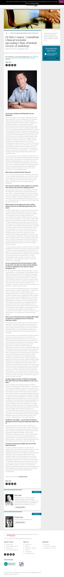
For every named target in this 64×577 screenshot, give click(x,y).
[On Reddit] (15, 65)
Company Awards (29, 553)
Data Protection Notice (12, 546)
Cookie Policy (9, 544)
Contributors (28, 551)
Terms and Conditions (11, 550)
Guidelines (47, 544)
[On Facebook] (6, 65)
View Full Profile (20, 507)
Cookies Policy (35, 3)
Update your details (30, 548)
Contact (27, 550)
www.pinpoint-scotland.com (24, 538)
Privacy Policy (9, 548)
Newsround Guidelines (50, 546)
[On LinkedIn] (12, 65)
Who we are (28, 544)
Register (27, 546)
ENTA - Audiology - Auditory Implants (18, 58)
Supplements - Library (50, 548)
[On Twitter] (9, 65)
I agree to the (52, 54)
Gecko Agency (14, 574)
